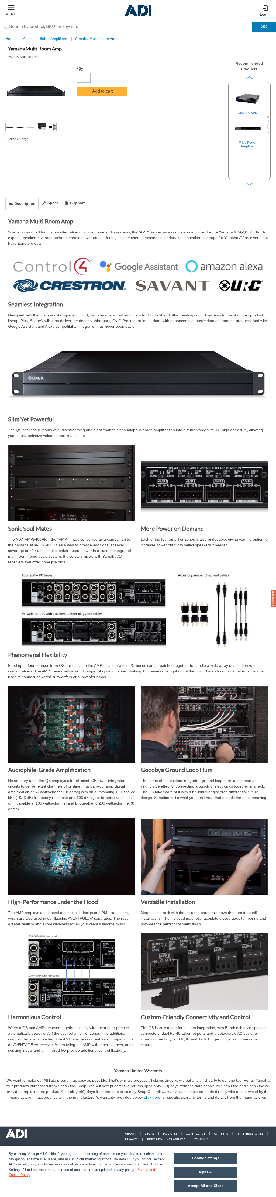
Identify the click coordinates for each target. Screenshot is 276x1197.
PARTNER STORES (250, 1134)
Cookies (201, 1139)
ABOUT (130, 1134)
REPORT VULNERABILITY (166, 1139)
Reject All (206, 1172)
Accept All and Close (205, 1186)
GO (264, 26)
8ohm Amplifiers (54, 38)
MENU (10, 14)
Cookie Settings (205, 1158)
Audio (28, 38)
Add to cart (102, 91)
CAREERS (221, 1134)
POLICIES (170, 1134)
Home (10, 38)
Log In (265, 14)
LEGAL (149, 1134)
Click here (151, 1097)
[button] (273, 598)
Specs (53, 203)
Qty (80, 68)
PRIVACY (131, 1139)
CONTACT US (195, 1134)
